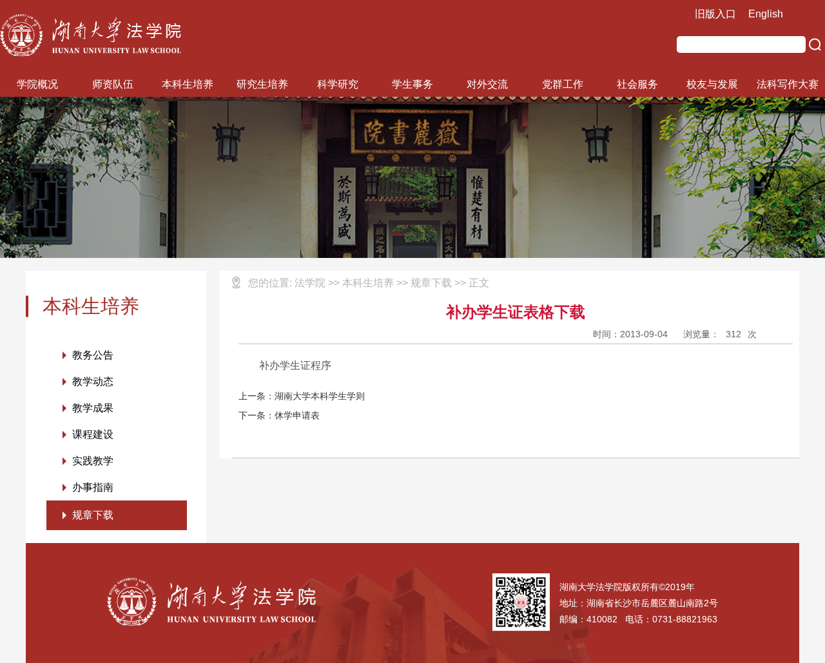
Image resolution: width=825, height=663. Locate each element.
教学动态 (92, 381)
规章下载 (92, 515)
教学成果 (92, 407)
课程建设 (92, 434)
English (765, 13)
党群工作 (562, 84)
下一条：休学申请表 (279, 415)
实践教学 (92, 460)
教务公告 (92, 355)
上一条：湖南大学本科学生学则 (301, 396)
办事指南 (92, 487)
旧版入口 (715, 13)
